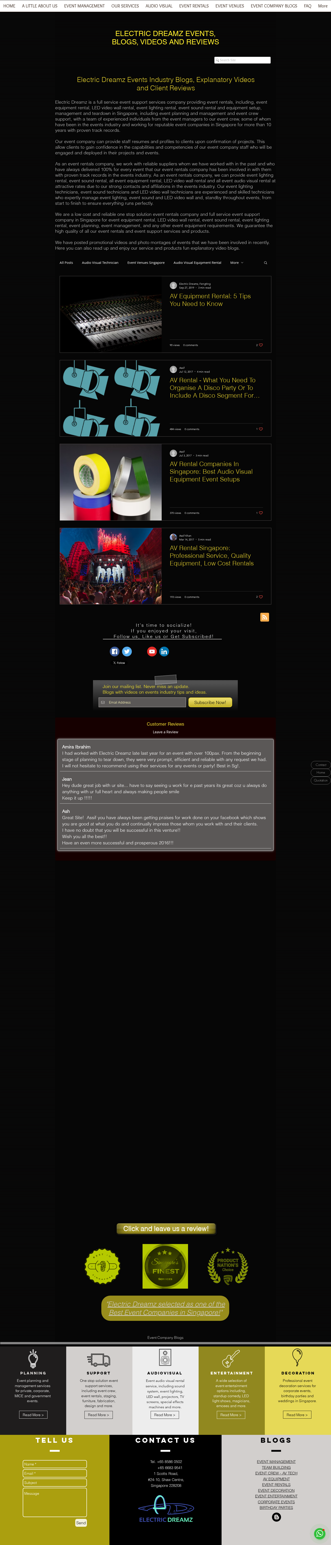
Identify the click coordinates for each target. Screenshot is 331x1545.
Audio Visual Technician (100, 262)
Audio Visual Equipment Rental (197, 262)
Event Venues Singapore (146, 262)
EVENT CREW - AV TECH (276, 1473)
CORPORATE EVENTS (276, 1501)
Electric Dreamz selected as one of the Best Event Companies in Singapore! (166, 1308)
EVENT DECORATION (276, 1490)
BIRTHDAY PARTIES (276, 1507)
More (234, 262)
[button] (84, 7)
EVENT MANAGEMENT (276, 1461)
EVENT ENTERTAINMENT (276, 1496)
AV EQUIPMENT (276, 1479)
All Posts (66, 262)
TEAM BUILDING (276, 1467)
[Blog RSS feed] (264, 617)
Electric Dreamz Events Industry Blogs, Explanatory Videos (166, 79)
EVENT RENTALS (276, 1484)
